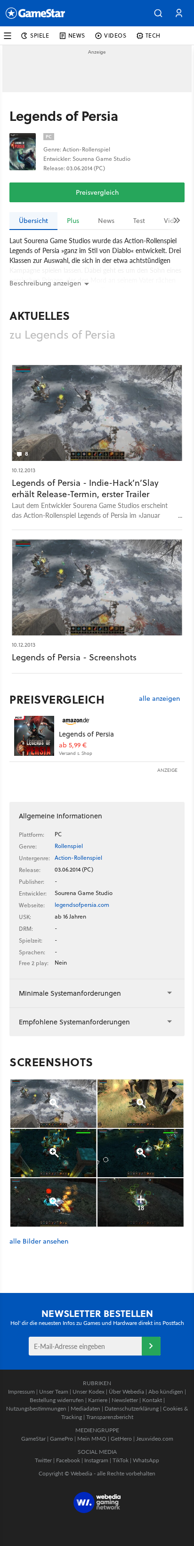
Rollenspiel (69, 846)
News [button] (76, 36)
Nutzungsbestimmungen (36, 1408)
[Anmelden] (151, 1346)
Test (139, 220)
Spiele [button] (39, 36)
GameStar (33, 1439)
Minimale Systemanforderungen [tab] (70, 993)
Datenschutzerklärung (132, 1408)
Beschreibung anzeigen (45, 283)
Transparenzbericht (109, 1417)
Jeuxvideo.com (154, 1439)
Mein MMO (91, 1439)
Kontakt (152, 1400)
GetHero (121, 1439)
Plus (73, 220)
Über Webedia (126, 1391)
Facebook (68, 1460)
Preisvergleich (97, 192)
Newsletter (125, 1400)
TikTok (121, 1460)
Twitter (43, 1460)
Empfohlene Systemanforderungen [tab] (74, 1022)
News (106, 220)
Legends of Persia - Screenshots (74, 657)
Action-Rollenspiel (78, 858)
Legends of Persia (86, 734)
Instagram (96, 1460)
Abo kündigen (165, 1391)
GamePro (61, 1439)
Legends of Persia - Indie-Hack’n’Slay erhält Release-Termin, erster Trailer (85, 488)
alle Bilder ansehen (38, 1241)
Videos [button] (115, 36)
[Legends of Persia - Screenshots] (97, 587)
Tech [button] (153, 36)
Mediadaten (85, 1408)
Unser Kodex (89, 1391)
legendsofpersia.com (82, 905)
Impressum (21, 1391)
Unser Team (53, 1391)
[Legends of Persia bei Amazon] (34, 736)
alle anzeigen (159, 698)
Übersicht (33, 220)
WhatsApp (146, 1460)
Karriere (97, 1400)
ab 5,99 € (73, 745)
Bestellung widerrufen (57, 1400)
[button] (158, 13)
